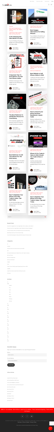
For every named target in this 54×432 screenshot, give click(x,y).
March (10, 296)
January (10, 301)
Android (11, 26)
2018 (8, 325)
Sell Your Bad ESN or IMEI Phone (13, 380)
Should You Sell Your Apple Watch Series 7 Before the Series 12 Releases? (19, 228)
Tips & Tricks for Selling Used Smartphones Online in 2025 (17, 266)
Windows (9, 273)
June (10, 289)
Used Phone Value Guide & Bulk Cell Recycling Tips (15, 33)
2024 (8, 309)
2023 (8, 313)
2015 (8, 336)
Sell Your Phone (10, 255)
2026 (8, 283)
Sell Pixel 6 (9, 393)
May (10, 292)
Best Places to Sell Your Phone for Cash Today (15, 232)
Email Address (10, 358)
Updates (8, 268)
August (10, 285)
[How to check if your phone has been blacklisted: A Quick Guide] (37, 110)
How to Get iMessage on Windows (13, 382)
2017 (8, 329)
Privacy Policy (33, 422)
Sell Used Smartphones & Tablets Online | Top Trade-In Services (15, 29)
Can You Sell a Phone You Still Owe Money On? (15, 384)
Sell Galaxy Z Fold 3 (10, 398)
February (10, 298)
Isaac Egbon (15, 47)
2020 (8, 317)
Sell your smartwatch (11, 259)
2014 (8, 340)
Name (8, 352)
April (10, 294)
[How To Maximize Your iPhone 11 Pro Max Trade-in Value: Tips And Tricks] (16, 193)
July (9, 287)
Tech (8, 264)
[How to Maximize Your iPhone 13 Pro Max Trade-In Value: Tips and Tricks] (37, 195)
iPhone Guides (25, 422)
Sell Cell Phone (10, 400)
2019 (8, 321)
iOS (7, 250)
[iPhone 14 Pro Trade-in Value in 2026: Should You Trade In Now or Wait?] (37, 152)
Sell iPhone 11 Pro (10, 391)
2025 (8, 305)
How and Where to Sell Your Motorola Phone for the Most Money (18, 230)
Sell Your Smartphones (35, 70)
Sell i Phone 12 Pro (10, 389)
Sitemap (20, 422)
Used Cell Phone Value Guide (12, 378)
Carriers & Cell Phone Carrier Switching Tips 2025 (15, 248)
